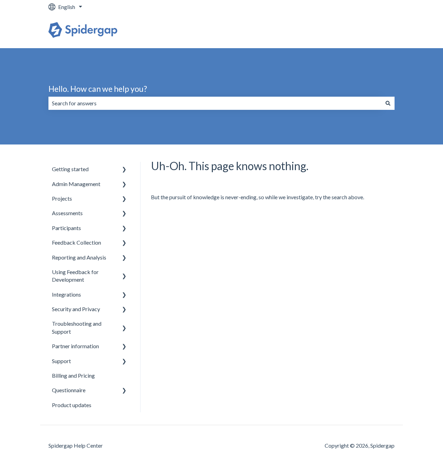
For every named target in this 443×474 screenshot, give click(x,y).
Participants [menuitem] (66, 228)
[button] (124, 170)
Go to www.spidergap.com (356, 30)
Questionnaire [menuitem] (68, 390)
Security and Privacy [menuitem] (76, 309)
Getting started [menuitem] (70, 169)
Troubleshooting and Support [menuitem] (76, 327)
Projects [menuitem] (62, 198)
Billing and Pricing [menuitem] (73, 375)
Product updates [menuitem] (71, 405)
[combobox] (214, 103)
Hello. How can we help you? (97, 89)
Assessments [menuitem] (67, 213)
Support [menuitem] (61, 361)
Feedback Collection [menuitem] (76, 242)
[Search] (388, 103)
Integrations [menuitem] (66, 294)
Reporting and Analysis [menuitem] (79, 257)
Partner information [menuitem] (75, 346)
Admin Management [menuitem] (76, 184)
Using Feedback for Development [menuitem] (75, 276)
